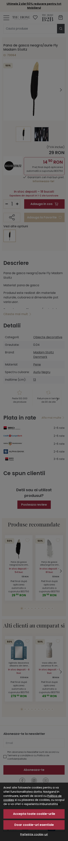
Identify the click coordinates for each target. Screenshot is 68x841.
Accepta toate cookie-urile (34, 814)
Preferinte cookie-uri (34, 834)
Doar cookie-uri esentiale (34, 825)
